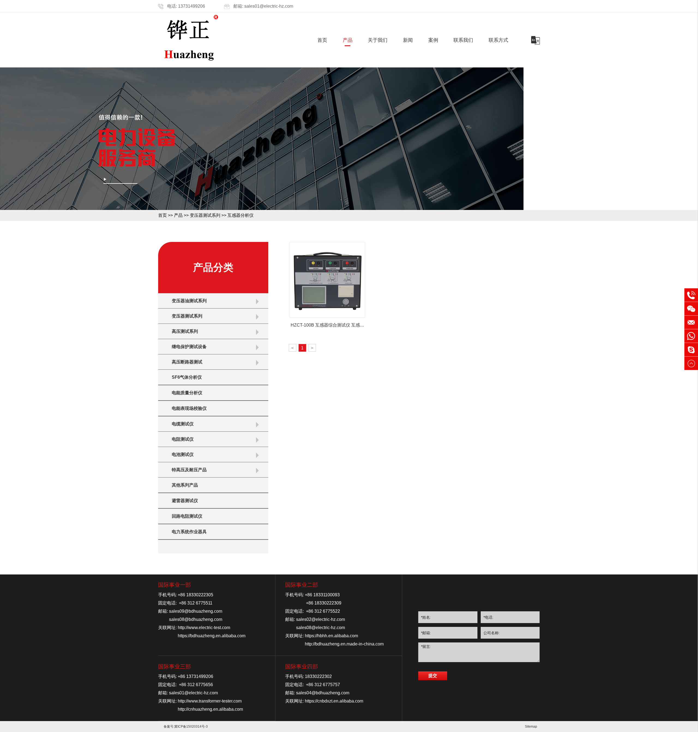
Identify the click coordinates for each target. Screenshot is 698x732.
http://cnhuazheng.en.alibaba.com (210, 709)
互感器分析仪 (240, 215)
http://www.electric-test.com (204, 627)
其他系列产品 (185, 485)
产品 (348, 40)
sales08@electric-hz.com (320, 627)
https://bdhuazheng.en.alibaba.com (211, 635)
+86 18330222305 (195, 594)
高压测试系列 (185, 331)
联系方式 (498, 40)
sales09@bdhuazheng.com (195, 611)
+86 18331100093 (322, 594)
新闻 (408, 40)
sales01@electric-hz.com (268, 6)
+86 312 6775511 (195, 603)
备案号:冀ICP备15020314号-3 (186, 726)
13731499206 (191, 6)
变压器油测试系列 (189, 300)
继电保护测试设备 (189, 346)
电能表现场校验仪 (189, 408)
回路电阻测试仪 (187, 516)
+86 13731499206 (195, 676)
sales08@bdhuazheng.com (195, 619)
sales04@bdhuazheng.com (322, 692)
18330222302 (318, 676)
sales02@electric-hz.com (320, 619)
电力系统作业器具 (189, 531)
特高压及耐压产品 (189, 469)
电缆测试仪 (183, 424)
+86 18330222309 (323, 603)
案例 (433, 40)
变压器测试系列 (205, 215)
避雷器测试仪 (185, 500)
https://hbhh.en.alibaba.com (331, 635)
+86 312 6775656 (196, 684)
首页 (322, 40)
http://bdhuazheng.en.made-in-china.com (344, 644)
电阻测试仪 (183, 439)
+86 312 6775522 (323, 611)
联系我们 (463, 40)
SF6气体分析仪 (187, 377)
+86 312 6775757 (323, 684)
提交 (432, 675)
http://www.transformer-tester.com (210, 701)
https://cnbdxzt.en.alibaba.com (334, 701)
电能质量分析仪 (187, 392)
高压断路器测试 (187, 362)
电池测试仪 (183, 454)
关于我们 (377, 40)
